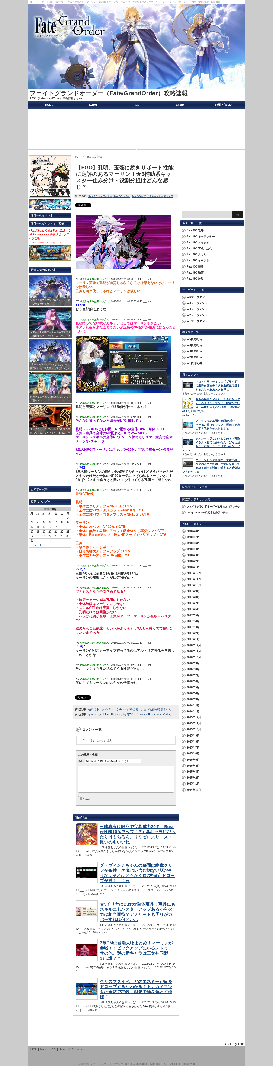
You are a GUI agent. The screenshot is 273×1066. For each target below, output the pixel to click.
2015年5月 (193, 759)
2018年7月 (193, 537)
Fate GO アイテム (198, 242)
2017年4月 (193, 621)
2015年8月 (193, 741)
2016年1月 (193, 711)
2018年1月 (193, 567)
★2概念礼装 (194, 357)
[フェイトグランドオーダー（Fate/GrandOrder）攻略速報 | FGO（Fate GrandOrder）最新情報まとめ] (136, 87)
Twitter (93, 104)
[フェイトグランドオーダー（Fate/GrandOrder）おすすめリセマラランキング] (50, 208)
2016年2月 (193, 705)
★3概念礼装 (194, 351)
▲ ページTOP (234, 1044)
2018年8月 (193, 531)
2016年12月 (194, 645)
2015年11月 (194, 723)
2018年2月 (193, 561)
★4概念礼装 (194, 345)
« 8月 (38, 545)
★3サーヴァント (197, 309)
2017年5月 (193, 615)
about (180, 104)
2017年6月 (193, 609)
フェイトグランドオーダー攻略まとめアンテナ (213, 506)
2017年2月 (193, 633)
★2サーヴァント (197, 315)
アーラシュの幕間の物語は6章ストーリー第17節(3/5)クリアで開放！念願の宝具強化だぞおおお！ (218, 424)
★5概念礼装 (194, 339)
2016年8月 (193, 669)
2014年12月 (194, 789)
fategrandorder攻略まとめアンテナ (207, 512)
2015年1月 (193, 783)
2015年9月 (193, 735)
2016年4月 (193, 693)
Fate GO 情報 (195, 266)
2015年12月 (194, 717)
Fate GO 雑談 (139, 196)
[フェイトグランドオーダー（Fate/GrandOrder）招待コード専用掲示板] (50, 195)
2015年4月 (193, 765)
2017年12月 (194, 573)
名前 (81, 761)
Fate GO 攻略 (195, 230)
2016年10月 (194, 657)
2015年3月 (193, 771)
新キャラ (168, 196)
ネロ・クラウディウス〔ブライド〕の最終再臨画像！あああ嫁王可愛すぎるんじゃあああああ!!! (218, 385)
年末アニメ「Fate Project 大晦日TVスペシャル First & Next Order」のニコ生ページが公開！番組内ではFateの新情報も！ (163, 714)
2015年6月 (193, 753)
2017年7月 (193, 603)
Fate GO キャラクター (100, 196)
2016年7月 (193, 675)
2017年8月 (193, 597)
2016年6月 (193, 681)
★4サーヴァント (197, 303)
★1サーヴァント (197, 321)
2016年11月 (194, 651)
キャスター (157, 196)
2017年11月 (194, 579)
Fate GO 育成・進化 (199, 248)
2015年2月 (193, 777)
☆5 (149, 196)
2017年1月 (193, 639)
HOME (49, 104)
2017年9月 (193, 591)
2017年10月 (194, 585)
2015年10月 (194, 729)
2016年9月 (193, 663)
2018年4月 (193, 548)
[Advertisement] (212, 182)
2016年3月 (193, 699)
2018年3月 (193, 555)
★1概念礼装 (194, 363)
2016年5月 (193, 687)
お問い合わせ (223, 104)
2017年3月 (193, 627)
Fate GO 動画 (195, 272)
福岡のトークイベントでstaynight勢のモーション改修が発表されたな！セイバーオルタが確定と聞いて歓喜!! (155, 709)
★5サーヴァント (197, 297)
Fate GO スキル (121, 196)
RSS (136, 104)
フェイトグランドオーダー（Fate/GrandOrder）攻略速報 (109, 93)
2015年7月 (193, 747)
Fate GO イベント (198, 260)
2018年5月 (193, 543)
